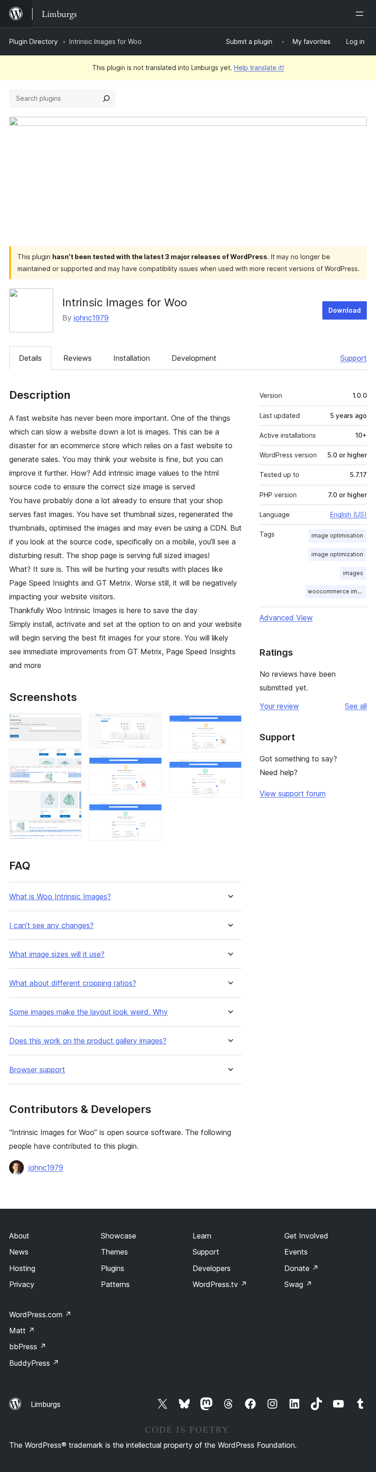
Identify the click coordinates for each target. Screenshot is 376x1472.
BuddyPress (34, 1363)
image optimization (337, 554)
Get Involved (306, 1235)
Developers (212, 1268)
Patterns (115, 1284)
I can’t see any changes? (51, 925)
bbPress (27, 1346)
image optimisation (337, 535)
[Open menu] (361, 13)
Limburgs (46, 1404)
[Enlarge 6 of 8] (149, 814)
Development (193, 358)
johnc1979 (91, 317)
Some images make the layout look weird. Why (88, 1012)
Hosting (22, 1268)
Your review (279, 706)
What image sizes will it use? (57, 954)
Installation (131, 358)
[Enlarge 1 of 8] (69, 725)
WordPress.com (40, 1314)
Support (353, 358)
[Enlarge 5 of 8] (149, 767)
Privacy (21, 1284)
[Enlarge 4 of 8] (149, 725)
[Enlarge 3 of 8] (69, 803)
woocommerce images (337, 591)
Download (344, 310)
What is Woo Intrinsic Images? (60, 896)
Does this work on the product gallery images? (87, 1041)
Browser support (37, 1069)
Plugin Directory (33, 41)
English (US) (348, 514)
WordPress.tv (220, 1284)
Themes (114, 1251)
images (353, 573)
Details (30, 358)
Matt (22, 1330)
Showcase (118, 1235)
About (19, 1235)
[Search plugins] (106, 98)
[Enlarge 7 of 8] (229, 725)
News (18, 1251)
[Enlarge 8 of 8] (229, 772)
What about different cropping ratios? (72, 983)
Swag (298, 1284)
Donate (301, 1268)
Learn (202, 1235)
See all (356, 706)
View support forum (293, 793)
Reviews (77, 358)
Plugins (112, 1268)
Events (296, 1251)
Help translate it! (259, 67)
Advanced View (286, 617)
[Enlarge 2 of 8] (69, 761)
